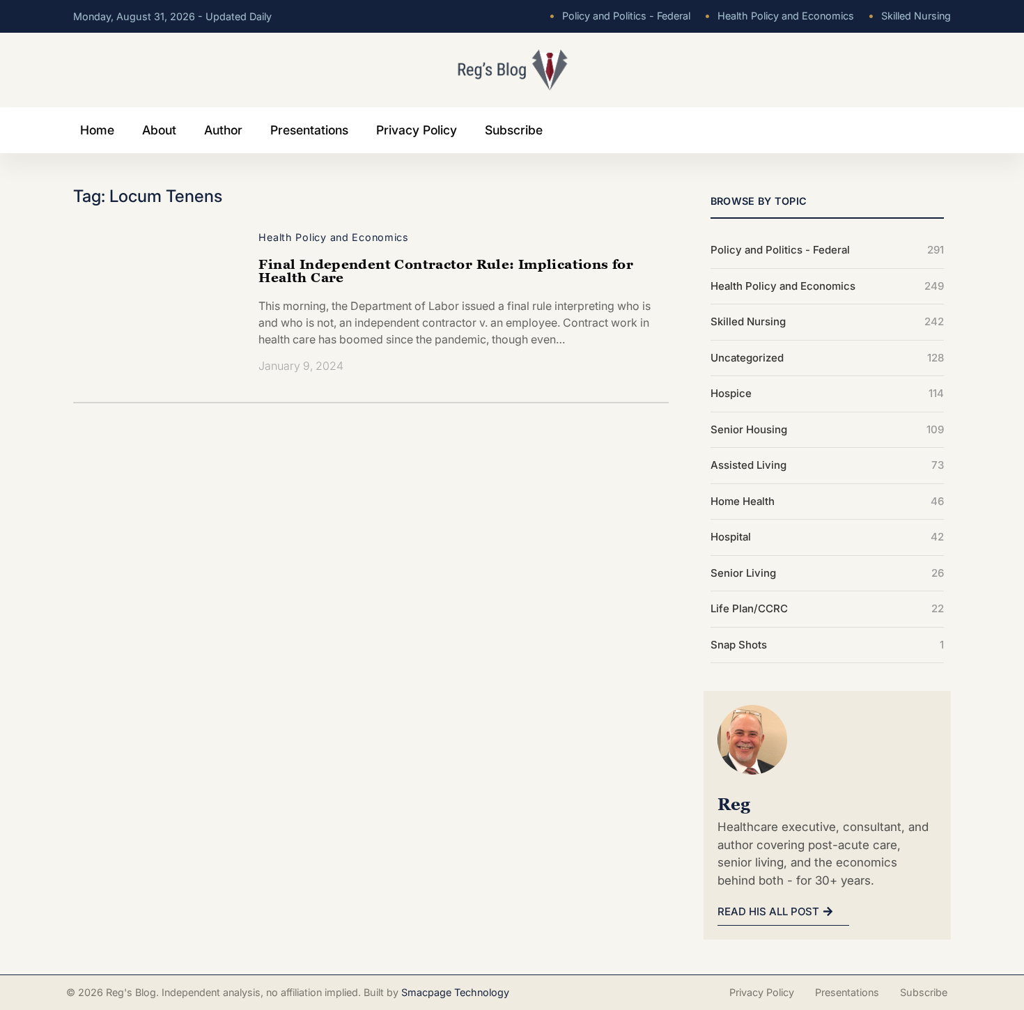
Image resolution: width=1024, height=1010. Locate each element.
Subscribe (514, 130)
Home (97, 130)
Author (223, 130)
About (159, 130)
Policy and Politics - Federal (619, 15)
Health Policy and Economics (779, 15)
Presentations (309, 130)
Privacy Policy (416, 130)
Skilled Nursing (909, 15)
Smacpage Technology (455, 992)
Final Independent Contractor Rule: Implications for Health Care (445, 270)
